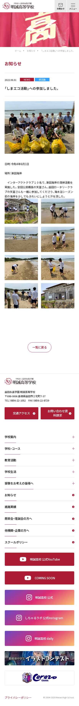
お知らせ (31, 50)
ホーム (18, 50)
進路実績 (10, 507)
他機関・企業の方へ (17, 530)
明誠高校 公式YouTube (45, 559)
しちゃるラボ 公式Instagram (44, 618)
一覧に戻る (39, 347)
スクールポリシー (16, 542)
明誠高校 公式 (44, 597)
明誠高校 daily (44, 638)
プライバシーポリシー (18, 697)
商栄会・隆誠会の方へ (18, 518)
